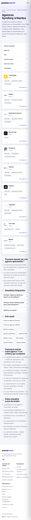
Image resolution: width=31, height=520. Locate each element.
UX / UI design (6, 474)
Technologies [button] (7, 68)
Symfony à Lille (23, 333)
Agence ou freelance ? (23, 477)
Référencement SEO (7, 477)
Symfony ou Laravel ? (10, 310)
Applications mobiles (8, 471)
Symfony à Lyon (7, 338)
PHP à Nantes (20, 338)
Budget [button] (6, 50)
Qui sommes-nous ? (7, 486)
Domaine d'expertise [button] (9, 46)
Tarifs (3, 494)
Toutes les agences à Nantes (11, 325)
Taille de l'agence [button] (8, 59)
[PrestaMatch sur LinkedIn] (3, 459)
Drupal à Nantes (21, 342)
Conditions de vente (7, 504)
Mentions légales (6, 497)
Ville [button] (5, 54)
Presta (8, 3)
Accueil (4, 10)
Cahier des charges (22, 474)
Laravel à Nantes (8, 342)
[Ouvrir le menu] (28, 3)
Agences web (6, 468)
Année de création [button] (9, 63)
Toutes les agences (7, 480)
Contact (4, 507)
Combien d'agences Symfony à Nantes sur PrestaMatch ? (13, 296)
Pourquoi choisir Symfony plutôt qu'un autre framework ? (14, 303)
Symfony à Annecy (8, 329)
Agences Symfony (11, 10)
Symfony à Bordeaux (9, 333)
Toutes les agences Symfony (11, 320)
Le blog (19, 467)
